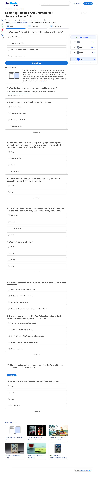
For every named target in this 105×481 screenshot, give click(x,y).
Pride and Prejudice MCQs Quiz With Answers (36, 456)
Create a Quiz (88, 3)
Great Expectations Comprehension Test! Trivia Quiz (58, 456)
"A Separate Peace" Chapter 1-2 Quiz (14, 438)
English (16, 20)
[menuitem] (77, 4)
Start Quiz (36, 63)
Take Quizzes (76, 3)
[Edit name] (84, 59)
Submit (12, 375)
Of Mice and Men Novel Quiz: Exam (13, 456)
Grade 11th (34, 20)
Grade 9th (23, 20)
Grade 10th (29, 20)
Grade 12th (40, 20)
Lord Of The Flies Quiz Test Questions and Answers (35, 438)
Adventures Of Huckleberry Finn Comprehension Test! (58, 438)
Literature (10, 20)
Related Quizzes (11, 423)
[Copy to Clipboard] (3, 35)
